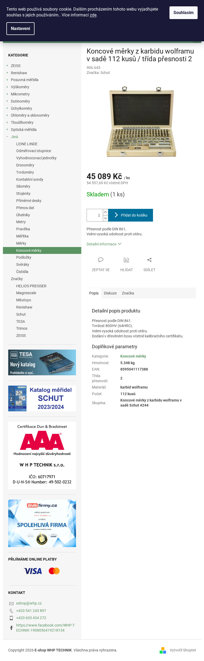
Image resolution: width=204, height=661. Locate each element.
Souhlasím (183, 12)
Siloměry (23, 186)
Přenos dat (25, 208)
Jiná (14, 137)
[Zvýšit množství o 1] (105, 212)
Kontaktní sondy (29, 179)
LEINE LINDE (26, 144)
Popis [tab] (94, 293)
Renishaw (19, 73)
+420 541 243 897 (31, 611)
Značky (17, 279)
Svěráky (22, 264)
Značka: (98, 72)
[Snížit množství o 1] (105, 218)
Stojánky (23, 193)
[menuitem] (42, 286)
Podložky (23, 257)
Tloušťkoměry (22, 122)
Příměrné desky (28, 201)
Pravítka (23, 229)
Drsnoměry (25, 165)
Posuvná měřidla (25, 80)
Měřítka (22, 236)
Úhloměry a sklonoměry (30, 115)
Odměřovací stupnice (33, 151)
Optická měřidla (24, 129)
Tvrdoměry (25, 172)
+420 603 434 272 (31, 618)
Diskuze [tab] (110, 293)
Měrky (21, 243)
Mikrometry (20, 94)
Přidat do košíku (134, 215)
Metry (21, 222)
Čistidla (22, 272)
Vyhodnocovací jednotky (36, 158)
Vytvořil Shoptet (183, 650)
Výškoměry (20, 87)
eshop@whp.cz (29, 603)
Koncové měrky (28, 250)
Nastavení (20, 28)
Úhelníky (23, 215)
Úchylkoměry (21, 108)
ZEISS (15, 66)
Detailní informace (101, 244)
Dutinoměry (20, 101)
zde (93, 14)
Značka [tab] (128, 293)
